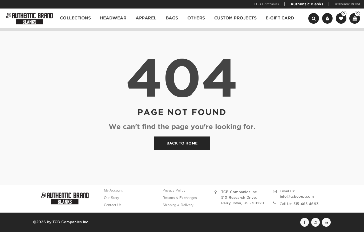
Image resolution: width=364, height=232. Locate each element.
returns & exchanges (180, 198)
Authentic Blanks (306, 4)
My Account (113, 190)
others (196, 18)
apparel (146, 18)
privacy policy (174, 190)
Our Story (111, 198)
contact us (113, 205)
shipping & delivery (178, 205)
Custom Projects (235, 18)
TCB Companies (266, 4)
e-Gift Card (280, 18)
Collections (75, 18)
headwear (113, 18)
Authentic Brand (347, 4)
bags (172, 18)
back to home (182, 143)
